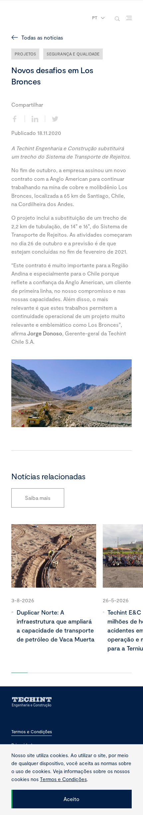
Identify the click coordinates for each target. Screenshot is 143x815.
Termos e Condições (31, 731)
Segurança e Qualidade (73, 54)
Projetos (25, 54)
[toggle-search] (117, 18)
